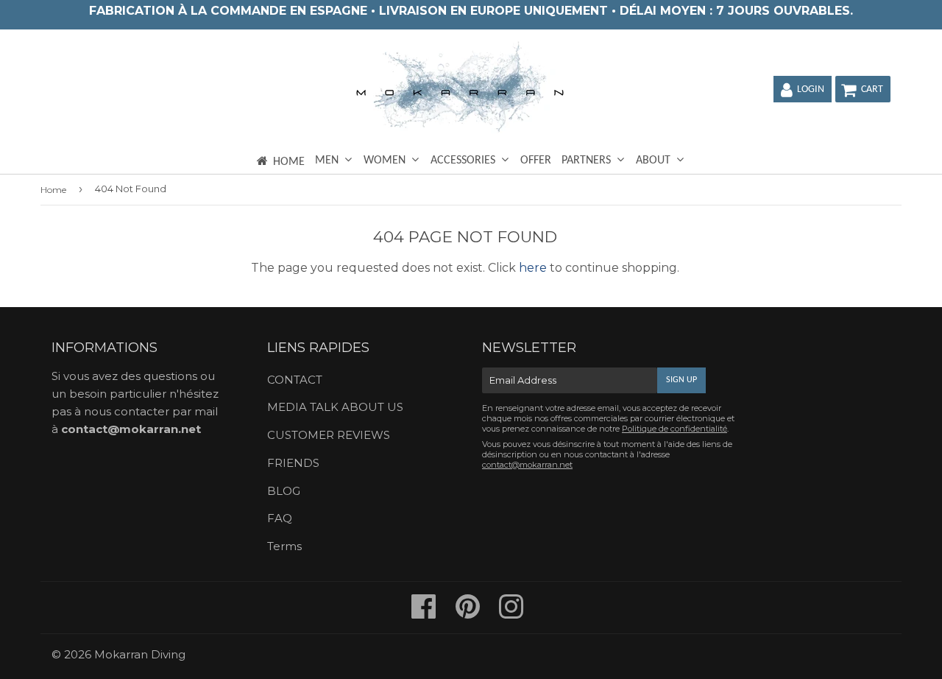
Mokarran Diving (139, 654)
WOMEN (386, 160)
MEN (328, 160)
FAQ (279, 518)
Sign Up (681, 380)
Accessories (464, 160)
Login (810, 89)
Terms (284, 546)
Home (289, 162)
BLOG (283, 491)
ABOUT (654, 160)
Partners (588, 160)
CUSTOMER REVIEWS (328, 435)
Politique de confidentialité (674, 428)
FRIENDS (293, 463)
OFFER (535, 160)
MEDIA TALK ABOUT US (335, 407)
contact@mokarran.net (131, 429)
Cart (872, 89)
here (533, 268)
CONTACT (294, 380)
